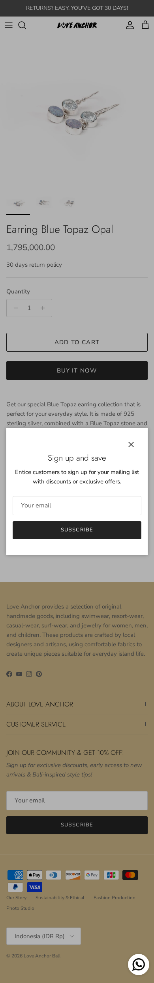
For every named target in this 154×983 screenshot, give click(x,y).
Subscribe (77, 529)
